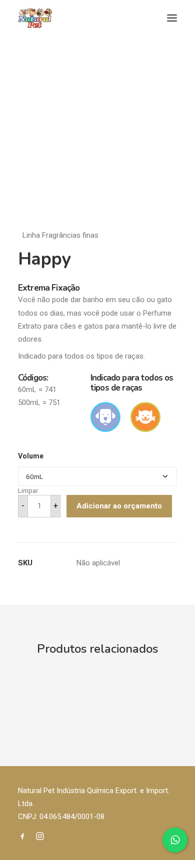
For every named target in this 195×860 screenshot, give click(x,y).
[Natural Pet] (35, 18)
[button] (172, 18)
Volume (31, 456)
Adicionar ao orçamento (119, 505)
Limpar (28, 490)
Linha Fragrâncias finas (60, 235)
